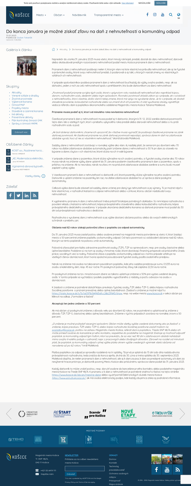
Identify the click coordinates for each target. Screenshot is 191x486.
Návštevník (79, 15)
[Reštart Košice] (62, 414)
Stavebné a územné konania (27, 111)
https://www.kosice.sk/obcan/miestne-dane (76, 374)
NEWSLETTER (71, 455)
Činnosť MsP (18, 104)
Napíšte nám (47, 474)
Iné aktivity (17, 114)
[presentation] (8, 413)
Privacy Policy (70, 482)
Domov (112, 459)
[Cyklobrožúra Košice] (129, 414)
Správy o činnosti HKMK (25, 123)
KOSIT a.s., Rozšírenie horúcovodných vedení (28, 150)
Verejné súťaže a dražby (25, 95)
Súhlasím (160, 3)
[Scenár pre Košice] (95, 414)
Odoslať (71, 474)
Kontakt (113, 462)
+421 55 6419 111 (48, 470)
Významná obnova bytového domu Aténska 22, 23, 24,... (28, 166)
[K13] (63, 440)
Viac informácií (128, 3)
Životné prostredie (22, 98)
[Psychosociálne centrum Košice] (139, 441)
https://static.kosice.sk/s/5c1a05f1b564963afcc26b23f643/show (87, 293)
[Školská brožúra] (162, 414)
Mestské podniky (95, 430)
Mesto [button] (40, 15)
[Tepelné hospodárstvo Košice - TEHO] (16, 437)
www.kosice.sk (154, 293)
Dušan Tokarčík (24, 37)
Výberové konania (22, 101)
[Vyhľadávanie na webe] (171, 15)
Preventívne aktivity (22, 117)
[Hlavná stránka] (54, 49)
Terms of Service (84, 482)
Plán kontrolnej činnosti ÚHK (27, 120)
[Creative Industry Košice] (28, 414)
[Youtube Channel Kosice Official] (163, 15)
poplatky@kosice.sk (63, 329)
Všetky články (33, 176)
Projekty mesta (20, 108)
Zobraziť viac (21, 132)
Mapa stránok (116, 484)
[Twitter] (18, 195)
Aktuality (16, 92)
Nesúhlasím (144, 3)
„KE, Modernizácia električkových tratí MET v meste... (28, 158)
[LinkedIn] (26, 195)
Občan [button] (58, 15)
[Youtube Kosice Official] (167, 470)
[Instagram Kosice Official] (155, 15)
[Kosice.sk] (19, 15)
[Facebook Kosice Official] (147, 15)
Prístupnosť (114, 480)
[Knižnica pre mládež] (166, 441)
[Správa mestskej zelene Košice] (114, 440)
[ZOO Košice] (88, 446)
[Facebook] (10, 195)
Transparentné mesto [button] (108, 15)
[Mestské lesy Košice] (38, 440)
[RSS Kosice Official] (178, 470)
